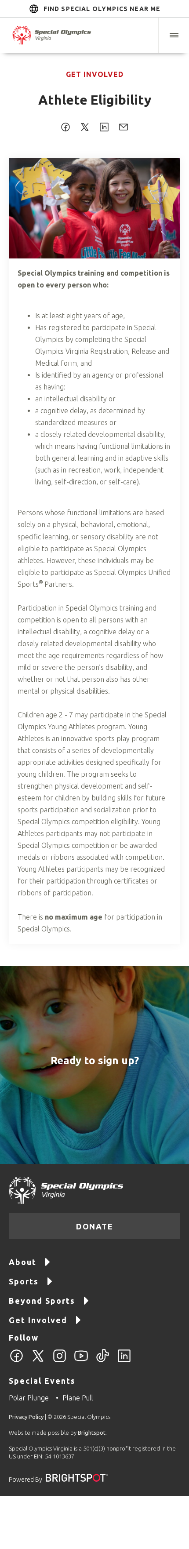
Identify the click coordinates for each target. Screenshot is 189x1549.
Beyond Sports (42, 1300)
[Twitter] (38, 1361)
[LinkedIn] (124, 1361)
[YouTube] (81, 1361)
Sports (24, 1281)
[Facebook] (16, 1361)
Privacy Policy (26, 1417)
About (22, 1262)
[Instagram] (59, 1361)
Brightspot (91, 1432)
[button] (173, 35)
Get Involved (95, 74)
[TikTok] (102, 1361)
